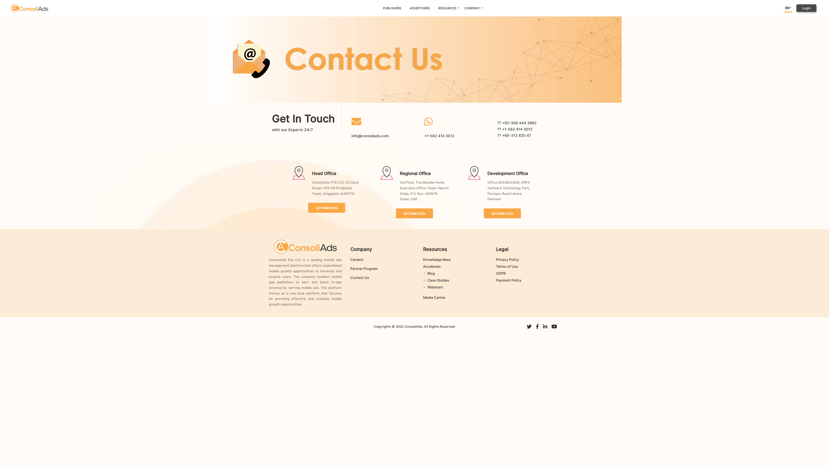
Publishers (392, 8)
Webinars (435, 287)
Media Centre (434, 297)
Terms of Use (507, 266)
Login (806, 8)
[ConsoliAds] (29, 8)
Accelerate (432, 266)
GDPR (501, 273)
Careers (356, 259)
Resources (447, 8)
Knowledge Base (437, 259)
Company (472, 8)
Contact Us (359, 278)
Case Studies (438, 280)
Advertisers (420, 8)
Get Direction (326, 208)
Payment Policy (508, 280)
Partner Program (364, 268)
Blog (431, 273)
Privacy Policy (507, 259)
